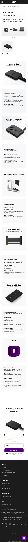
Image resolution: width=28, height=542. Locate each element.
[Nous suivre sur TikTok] (18, 524)
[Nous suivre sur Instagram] (10, 524)
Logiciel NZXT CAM (7, 504)
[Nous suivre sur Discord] (25, 524)
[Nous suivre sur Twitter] (6, 524)
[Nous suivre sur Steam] (6, 526)
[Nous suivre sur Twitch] (2, 526)
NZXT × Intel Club (6, 496)
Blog (2, 501)
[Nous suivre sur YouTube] (14, 524)
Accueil (3, 6)
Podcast (3, 499)
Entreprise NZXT (6, 483)
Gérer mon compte (6, 470)
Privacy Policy (12, 539)
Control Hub (6, 53)
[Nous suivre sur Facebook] (2, 524)
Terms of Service (18, 539)
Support (3, 467)
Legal (8, 539)
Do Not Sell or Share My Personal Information (14, 541)
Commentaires (5, 488)
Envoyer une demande (8, 472)
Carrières (4, 485)
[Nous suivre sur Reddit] (21, 524)
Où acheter (4, 475)
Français (18, 530)
